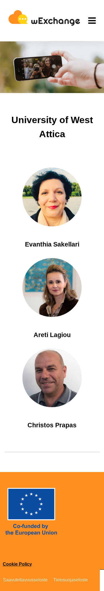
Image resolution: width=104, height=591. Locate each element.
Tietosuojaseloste (70, 579)
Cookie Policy (17, 564)
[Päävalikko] (91, 20)
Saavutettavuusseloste (25, 579)
